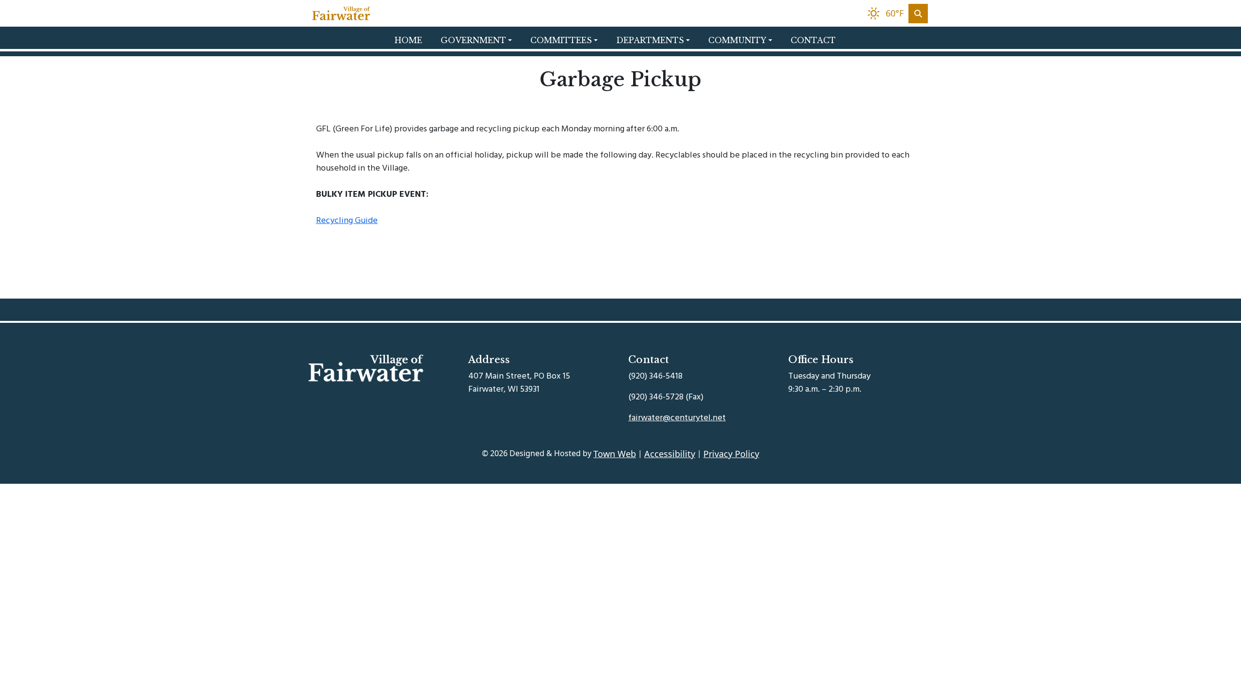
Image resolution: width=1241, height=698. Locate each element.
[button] (481, 40)
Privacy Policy (731, 454)
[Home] (341, 13)
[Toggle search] (918, 13)
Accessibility (669, 454)
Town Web (614, 454)
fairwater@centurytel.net (677, 418)
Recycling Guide (347, 220)
